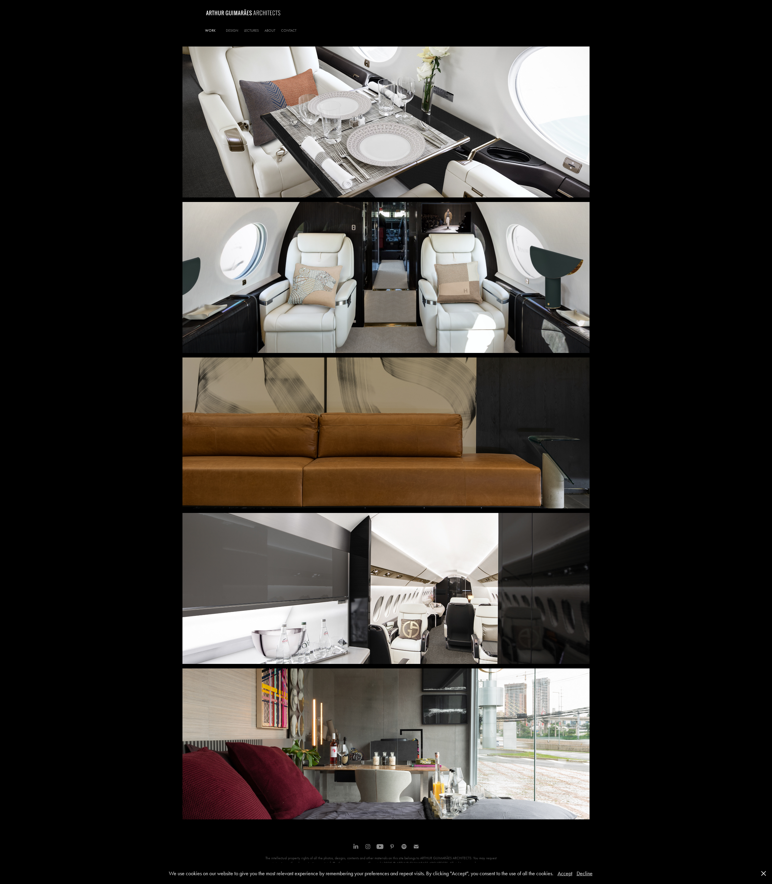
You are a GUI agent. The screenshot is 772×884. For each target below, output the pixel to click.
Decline (585, 873)
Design (232, 30)
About (269, 30)
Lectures (251, 30)
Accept (565, 873)
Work (210, 30)
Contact (288, 30)
